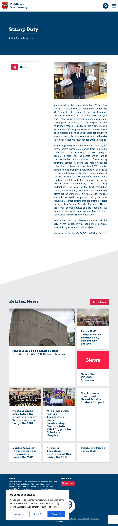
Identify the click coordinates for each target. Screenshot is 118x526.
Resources (67, 483)
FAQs (62, 521)
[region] (37, 505)
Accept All (56, 514)
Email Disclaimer (83, 519)
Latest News (99, 302)
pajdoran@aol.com (89, 227)
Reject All (38, 514)
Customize (19, 514)
